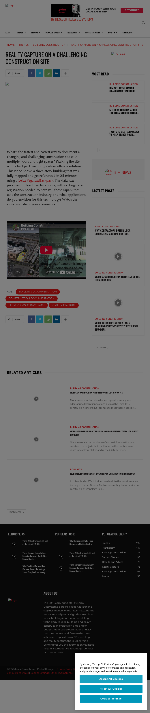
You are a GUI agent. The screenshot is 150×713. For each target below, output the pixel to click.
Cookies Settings (111, 698)
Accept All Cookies (111, 679)
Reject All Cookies (111, 688)
